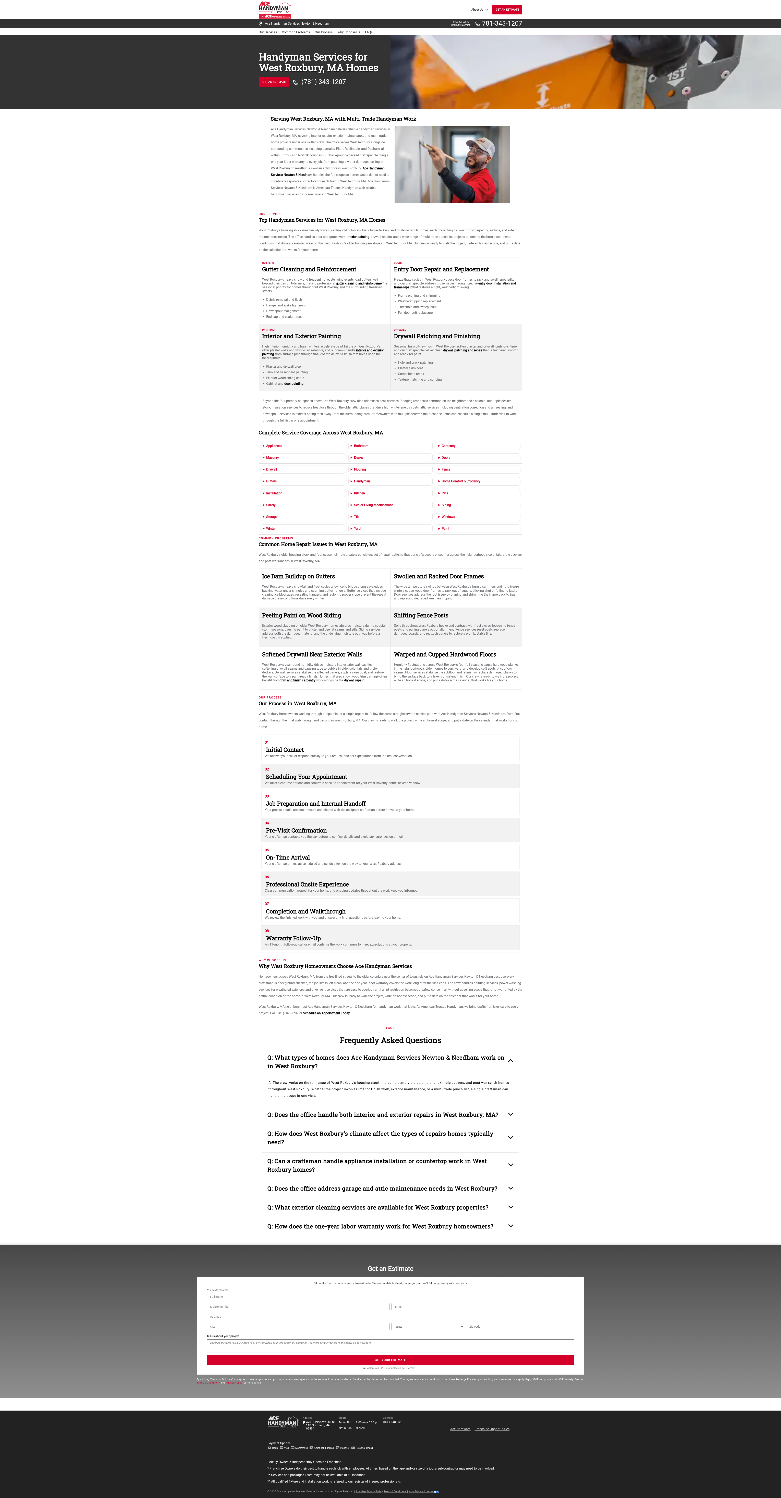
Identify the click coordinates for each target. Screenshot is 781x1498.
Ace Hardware (460, 1429)
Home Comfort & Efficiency (461, 481)
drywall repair (353, 680)
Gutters (271, 481)
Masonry (272, 458)
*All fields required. (218, 1290)
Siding (446, 505)
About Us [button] (477, 9)
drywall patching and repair (462, 350)
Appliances (274, 446)
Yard (357, 529)
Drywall (271, 469)
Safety (271, 505)
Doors (446, 458)
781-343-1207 (502, 23)
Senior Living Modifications (373, 505)
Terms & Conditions (208, 1382)
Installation (274, 493)
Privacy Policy (234, 1382)
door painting (293, 384)
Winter (270, 529)
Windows (448, 517)
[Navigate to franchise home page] (275, 9)
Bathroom (361, 446)
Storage (271, 517)
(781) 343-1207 (323, 81)
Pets (445, 493)
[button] (390, 1063)
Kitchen (359, 493)
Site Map (361, 1491)
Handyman (362, 481)
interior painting (358, 237)
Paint (445, 529)
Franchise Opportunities (492, 1429)
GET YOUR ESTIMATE (390, 1360)
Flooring (360, 469)
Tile (356, 517)
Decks (358, 458)
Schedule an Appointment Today (326, 1013)
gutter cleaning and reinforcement (360, 283)
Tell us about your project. (223, 1336)
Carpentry (449, 446)
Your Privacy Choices (421, 1491)
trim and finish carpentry (297, 680)
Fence (446, 469)
